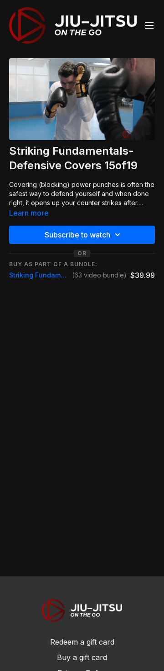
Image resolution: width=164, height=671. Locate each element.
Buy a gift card (82, 657)
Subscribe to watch (77, 234)
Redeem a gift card (82, 641)
